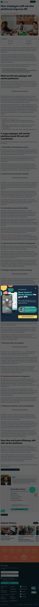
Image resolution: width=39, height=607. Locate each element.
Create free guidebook (28, 316)
